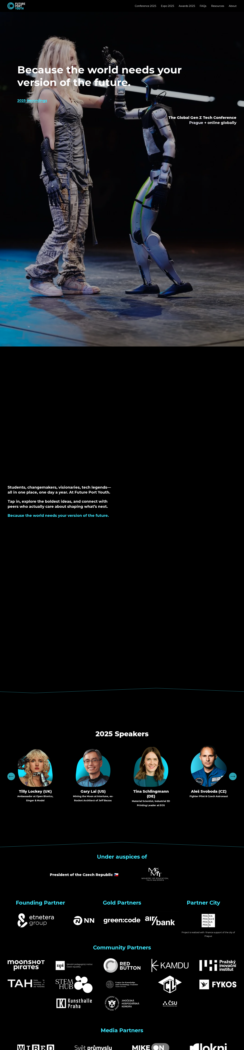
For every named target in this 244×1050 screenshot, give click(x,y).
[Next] (233, 776)
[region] (122, 776)
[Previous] (11, 776)
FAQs (203, 5)
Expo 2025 (167, 5)
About (233, 5)
